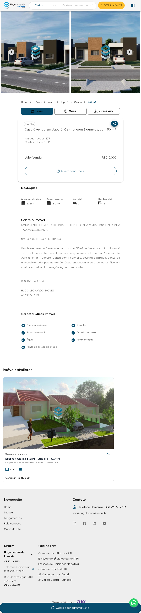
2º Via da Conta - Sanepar (55, 579)
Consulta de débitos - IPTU (55, 553)
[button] (37, 111)
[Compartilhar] (114, 124)
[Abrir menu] (133, 5)
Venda (51, 102)
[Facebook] (84, 523)
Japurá (64, 102)
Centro (78, 102)
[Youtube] (104, 523)
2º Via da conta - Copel (53, 574)
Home (24, 102)
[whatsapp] (133, 602)
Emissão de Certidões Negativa (58, 564)
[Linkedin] (94, 523)
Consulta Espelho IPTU (52, 569)
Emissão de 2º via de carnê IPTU (58, 558)
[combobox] (45, 5)
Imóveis (37, 102)
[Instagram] (74, 523)
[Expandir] (54, 5)
